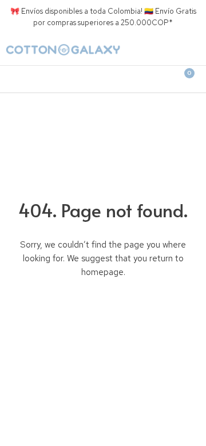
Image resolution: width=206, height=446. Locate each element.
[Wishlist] (143, 78)
